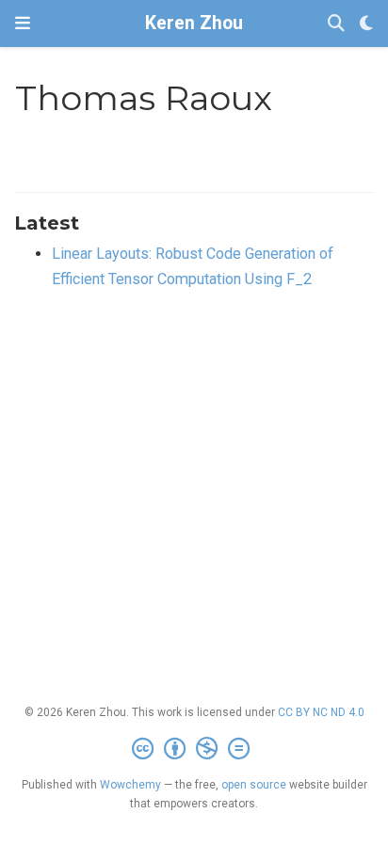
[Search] (336, 24)
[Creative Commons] (194, 749)
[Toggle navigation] (22, 23)
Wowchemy (130, 784)
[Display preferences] (366, 24)
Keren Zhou (194, 23)
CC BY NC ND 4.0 (321, 712)
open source (253, 784)
